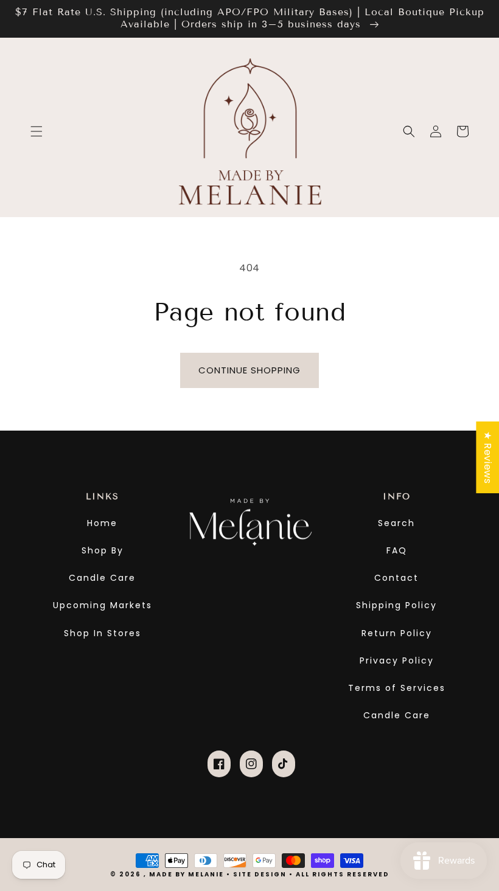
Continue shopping (249, 370)
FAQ (396, 550)
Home (102, 523)
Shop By (103, 550)
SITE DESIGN (260, 874)
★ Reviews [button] (488, 457)
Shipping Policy (396, 605)
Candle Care (102, 578)
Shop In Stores (102, 633)
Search (396, 523)
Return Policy (396, 633)
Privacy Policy (397, 660)
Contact (396, 578)
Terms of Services (396, 688)
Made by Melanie (187, 874)
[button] (36, 131)
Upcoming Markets (102, 605)
